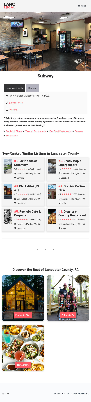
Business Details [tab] (15, 88)
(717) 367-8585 (16, 102)
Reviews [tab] (32, 88)
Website (13, 109)
